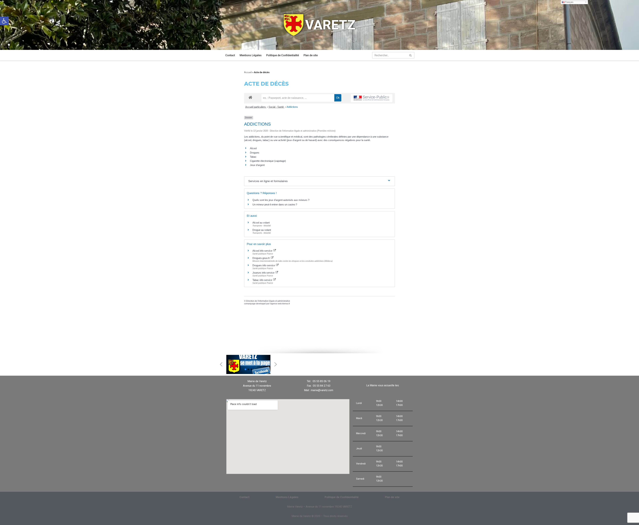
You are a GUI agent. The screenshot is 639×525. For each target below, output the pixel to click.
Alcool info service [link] (262, 250)
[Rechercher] (410, 55)
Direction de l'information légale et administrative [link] (268, 301)
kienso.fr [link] (286, 303)
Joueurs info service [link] (263, 272)
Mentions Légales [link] (251, 55)
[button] (221, 364)
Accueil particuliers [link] (255, 106)
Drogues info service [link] (264, 265)
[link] (4, 21)
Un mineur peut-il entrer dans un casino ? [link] (274, 204)
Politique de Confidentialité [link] (282, 55)
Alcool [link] (253, 148)
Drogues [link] (254, 152)
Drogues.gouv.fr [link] (261, 258)
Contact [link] (230, 55)
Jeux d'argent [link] (257, 165)
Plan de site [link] (311, 55)
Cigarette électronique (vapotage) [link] (268, 160)
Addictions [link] (292, 106)
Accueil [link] (248, 72)
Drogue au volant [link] (261, 229)
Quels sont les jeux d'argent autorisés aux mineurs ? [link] (280, 200)
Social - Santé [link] (276, 106)
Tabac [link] (253, 156)
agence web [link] (276, 303)
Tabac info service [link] (262, 280)
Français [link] (568, 2)
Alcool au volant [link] (261, 222)
